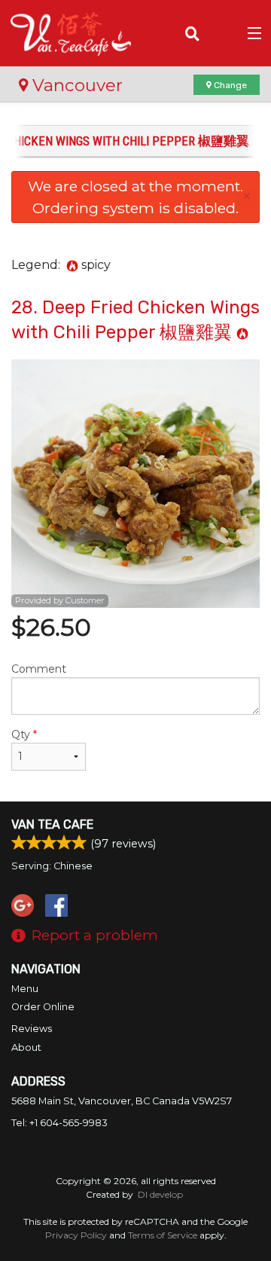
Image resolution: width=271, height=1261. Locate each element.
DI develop (160, 1194)
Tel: (59, 1122)
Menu (24, 988)
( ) (230, 32)
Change (229, 85)
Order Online (43, 1006)
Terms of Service (162, 1235)
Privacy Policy (76, 1235)
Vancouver (75, 85)
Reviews (31, 1028)
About (26, 1047)
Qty (24, 734)
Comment (38, 669)
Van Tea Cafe (52, 824)
